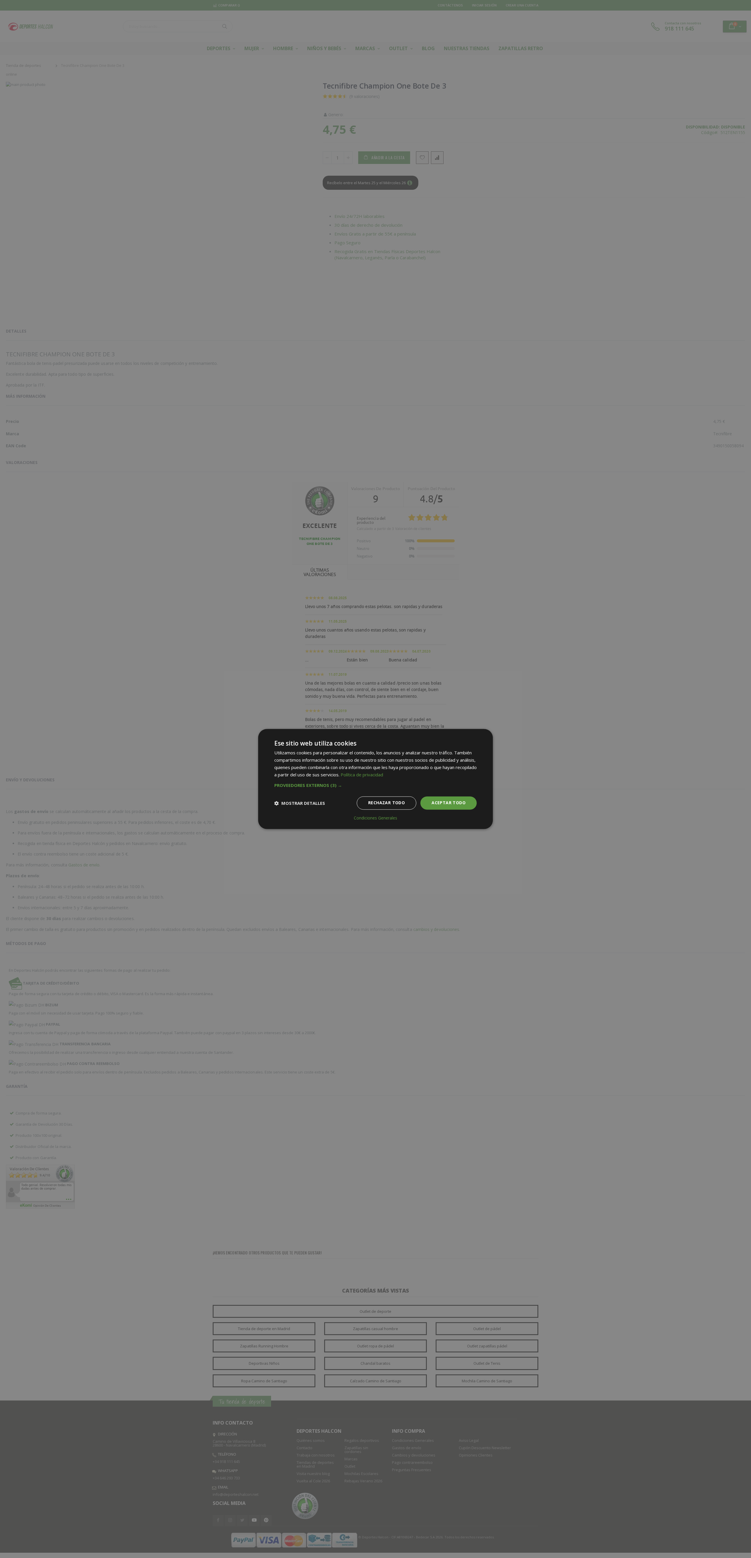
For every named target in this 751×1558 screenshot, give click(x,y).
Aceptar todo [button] (449, 803)
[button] (375, 785)
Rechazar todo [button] (386, 803)
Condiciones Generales (375, 818)
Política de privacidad (362, 775)
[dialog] (375, 779)
